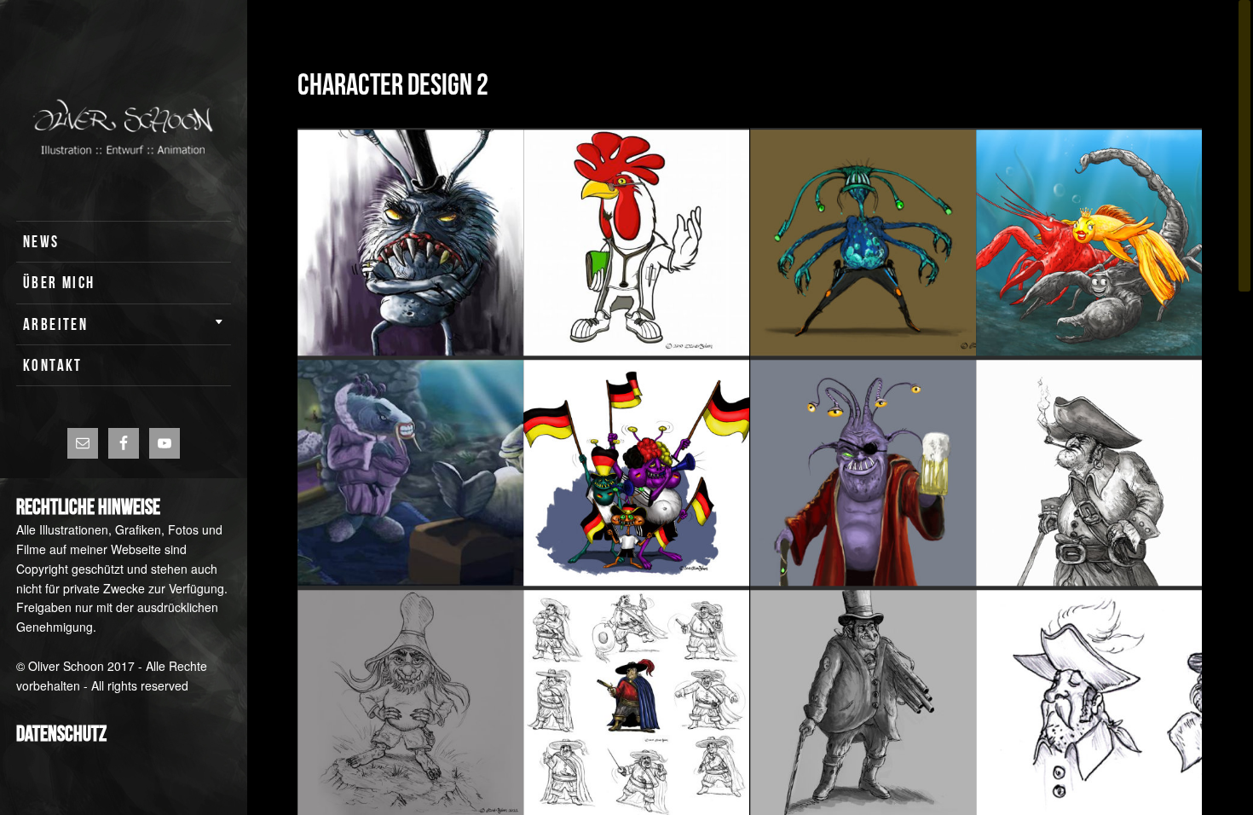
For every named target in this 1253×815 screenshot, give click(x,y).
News (41, 242)
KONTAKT (53, 365)
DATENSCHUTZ (61, 733)
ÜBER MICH (59, 283)
